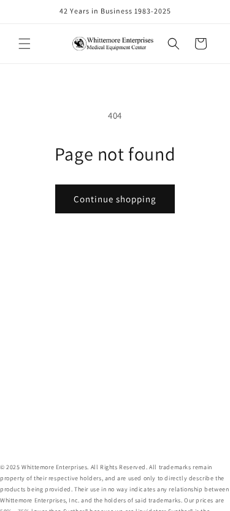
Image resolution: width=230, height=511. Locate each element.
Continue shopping (115, 199)
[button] (24, 43)
